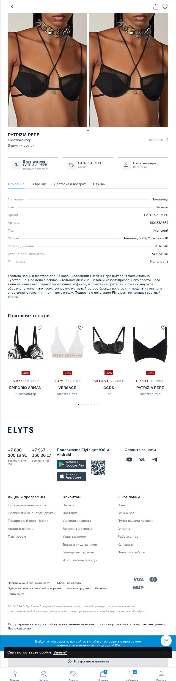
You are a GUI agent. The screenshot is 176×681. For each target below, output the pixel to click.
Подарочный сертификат (28, 520)
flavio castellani (20, 628)
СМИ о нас (126, 513)
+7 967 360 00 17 (41, 452)
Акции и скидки (21, 529)
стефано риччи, (153, 624)
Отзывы (124, 529)
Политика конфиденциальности (29, 583)
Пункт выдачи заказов (135, 520)
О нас (122, 505)
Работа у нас (128, 536)
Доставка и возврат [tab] (70, 184)
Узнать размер (74, 536)
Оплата (68, 505)
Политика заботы (131, 552)
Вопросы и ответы (77, 529)
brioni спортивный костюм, (118, 624)
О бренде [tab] (39, 184)
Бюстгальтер (25, 394)
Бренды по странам (78, 552)
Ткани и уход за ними (80, 544)
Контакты (125, 544)
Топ (109, 394)
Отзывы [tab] (99, 184)
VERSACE (67, 387)
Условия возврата (77, 520)
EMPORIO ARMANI (26, 387)
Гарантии (101, 588)
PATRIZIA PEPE (156, 215)
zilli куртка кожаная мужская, (72, 624)
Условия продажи (79, 588)
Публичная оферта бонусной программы (35, 588)
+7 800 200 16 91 (17, 452)
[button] (88, 130)
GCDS (108, 387)
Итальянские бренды (80, 560)
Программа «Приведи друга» (31, 513)
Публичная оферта (68, 583)
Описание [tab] (16, 184)
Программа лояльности (27, 505)
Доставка (70, 513)
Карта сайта (16, 594)
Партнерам (17, 536)
